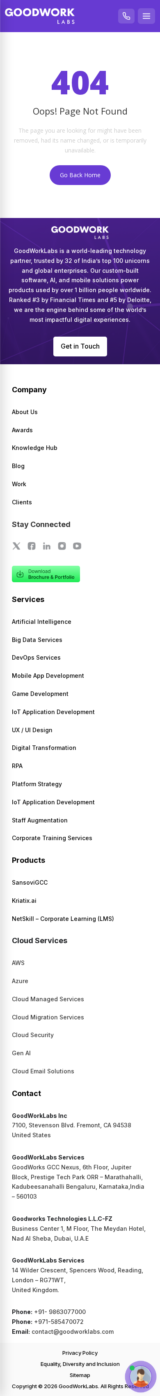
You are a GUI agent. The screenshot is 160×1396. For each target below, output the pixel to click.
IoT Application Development (53, 711)
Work (19, 483)
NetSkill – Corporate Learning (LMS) (63, 918)
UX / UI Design (32, 729)
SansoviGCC (30, 882)
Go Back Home (80, 175)
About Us (25, 411)
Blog (18, 465)
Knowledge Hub (34, 447)
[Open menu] (146, 16)
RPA (17, 765)
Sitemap (80, 1375)
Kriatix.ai (24, 900)
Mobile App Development (48, 675)
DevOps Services (36, 657)
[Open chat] (141, 1377)
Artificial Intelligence (41, 621)
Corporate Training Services (52, 837)
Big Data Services (37, 639)
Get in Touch (80, 346)
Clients (22, 502)
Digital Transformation (44, 747)
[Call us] (126, 16)
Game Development (40, 693)
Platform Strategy (37, 783)
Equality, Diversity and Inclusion (80, 1364)
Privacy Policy (80, 1352)
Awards (22, 429)
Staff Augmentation (40, 820)
